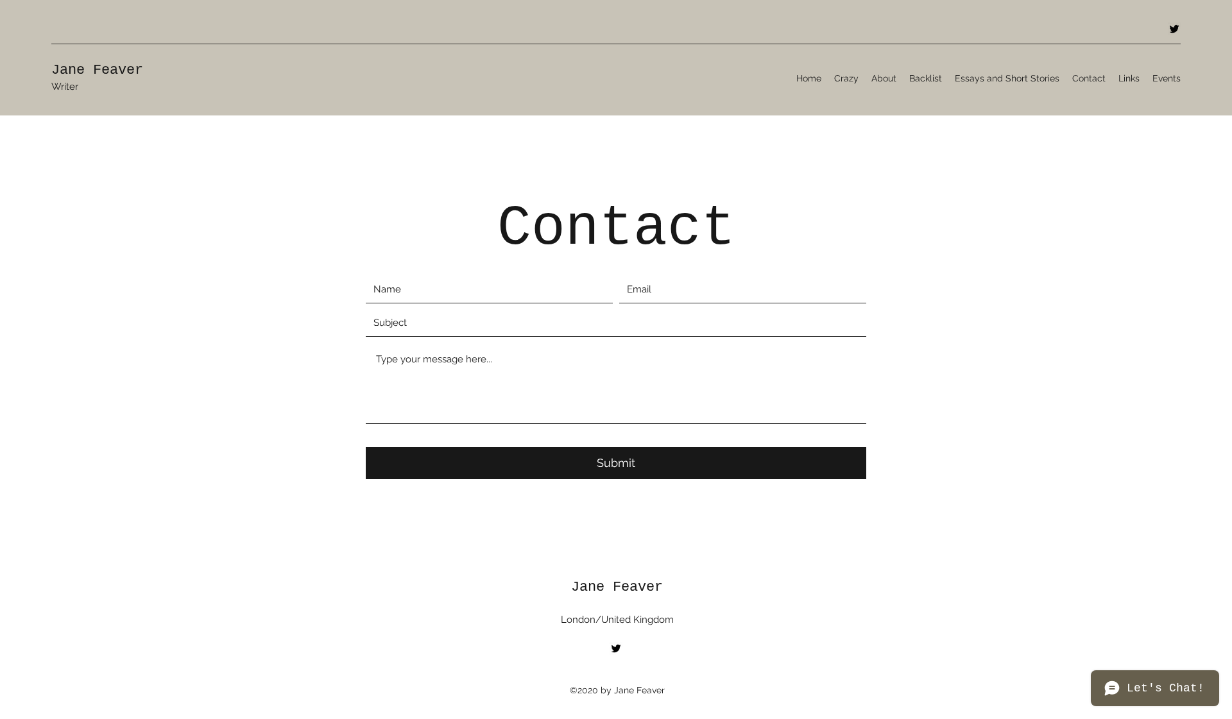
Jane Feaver (97, 70)
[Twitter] (1174, 28)
